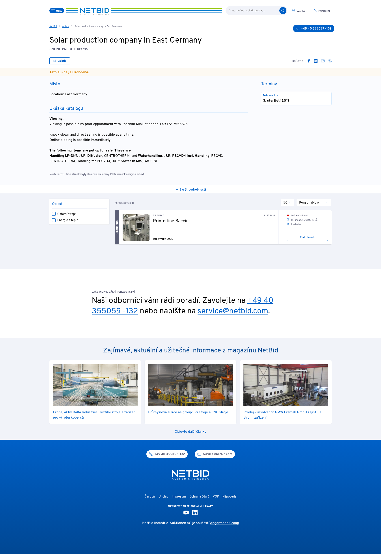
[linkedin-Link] (195, 512)
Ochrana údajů (199, 497)
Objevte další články (190, 432)
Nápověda (229, 497)
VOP (216, 497)
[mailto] (323, 61)
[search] (282, 10)
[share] (330, 61)
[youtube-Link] (186, 512)
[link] (308, 61)
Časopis (150, 497)
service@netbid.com (233, 311)
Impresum (179, 497)
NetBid (53, 26)
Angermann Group (224, 523)
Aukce (65, 26)
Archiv (163, 497)
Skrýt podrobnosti (192, 190)
